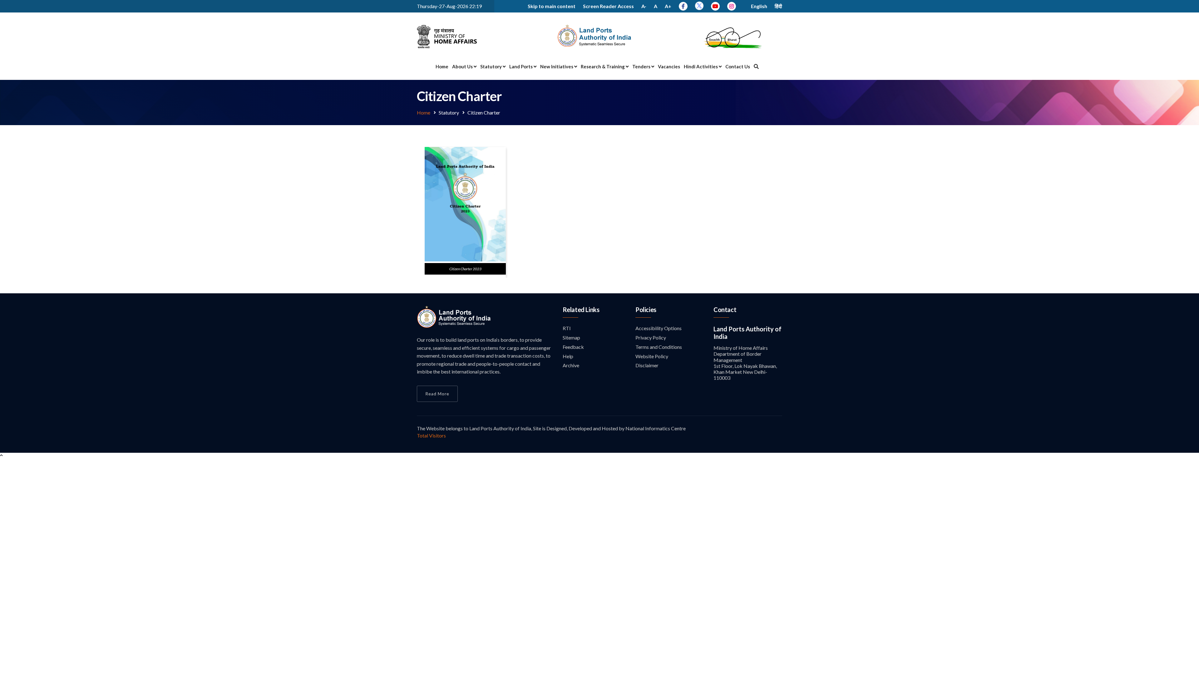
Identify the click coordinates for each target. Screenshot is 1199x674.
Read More (437, 393)
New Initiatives (557, 66)
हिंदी (778, 6)
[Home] (454, 326)
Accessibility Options (658, 328)
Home (442, 66)
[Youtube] (715, 6)
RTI (567, 328)
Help (568, 356)
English (759, 6)
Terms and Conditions (658, 347)
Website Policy (651, 356)
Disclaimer (647, 365)
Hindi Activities (701, 66)
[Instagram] (731, 6)
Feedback (573, 347)
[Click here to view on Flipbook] (465, 260)
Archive (571, 365)
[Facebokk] (683, 6)
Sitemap (571, 337)
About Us (463, 66)
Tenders (641, 66)
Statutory (491, 66)
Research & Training (603, 66)
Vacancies (669, 66)
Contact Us (737, 66)
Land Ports (521, 66)
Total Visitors (431, 435)
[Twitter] (699, 8)
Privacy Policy (650, 337)
